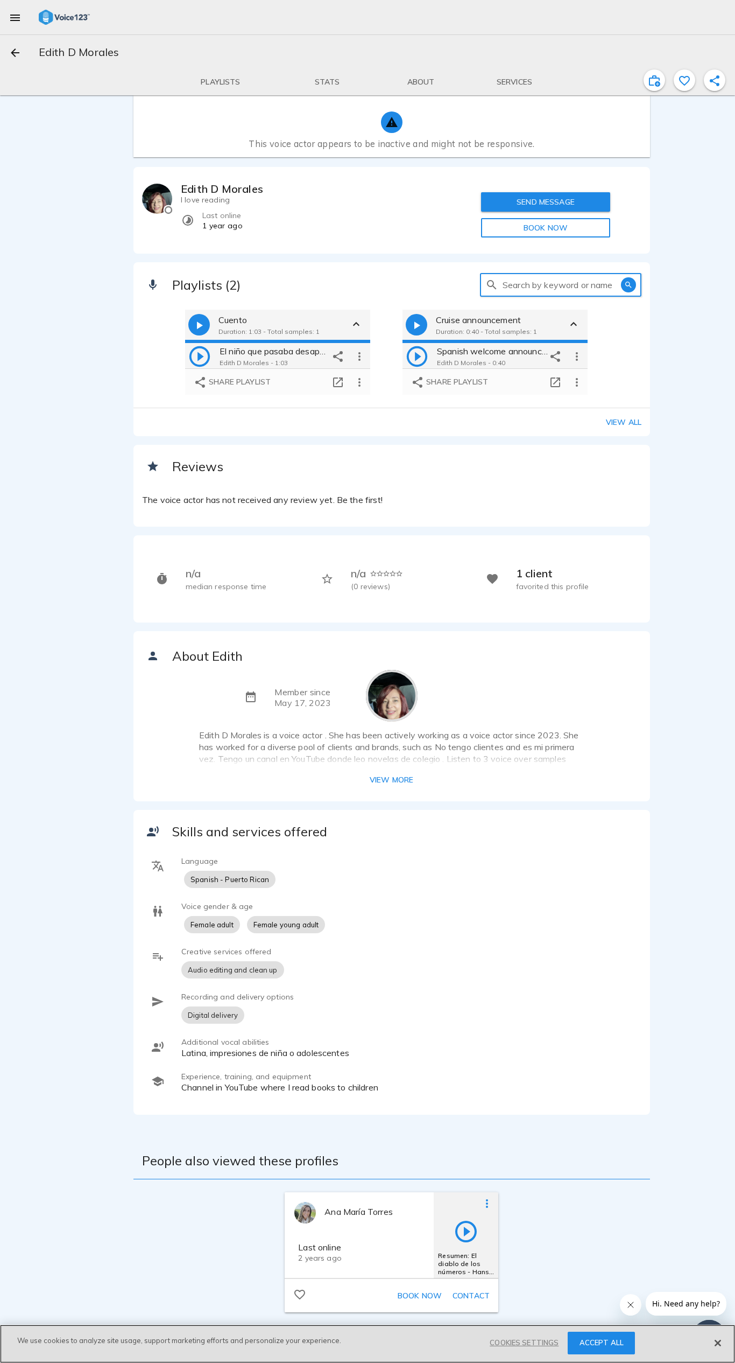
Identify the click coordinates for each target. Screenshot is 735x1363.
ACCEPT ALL (601, 1342)
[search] (492, 285)
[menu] (15, 17)
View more (391, 780)
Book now (420, 1296)
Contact (471, 1296)
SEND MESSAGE (546, 202)
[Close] (718, 1343)
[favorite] (684, 80)
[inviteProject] (654, 80)
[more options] (359, 356)
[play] (199, 356)
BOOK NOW (546, 228)
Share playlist (239, 382)
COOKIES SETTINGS (524, 1342)
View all (623, 422)
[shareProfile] (714, 80)
